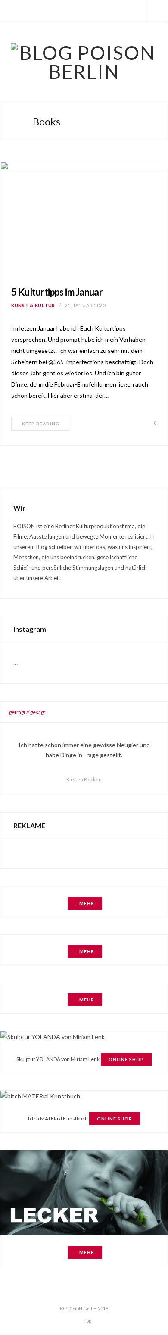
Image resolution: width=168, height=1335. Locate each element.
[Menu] (10, 11)
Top (87, 1320)
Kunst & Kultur (33, 305)
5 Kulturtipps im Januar (57, 292)
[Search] (158, 11)
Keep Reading (40, 423)
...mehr (84, 903)
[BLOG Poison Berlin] (84, 62)
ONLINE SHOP (126, 1059)
